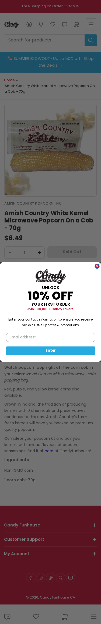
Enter (51, 351)
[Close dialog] (97, 266)
